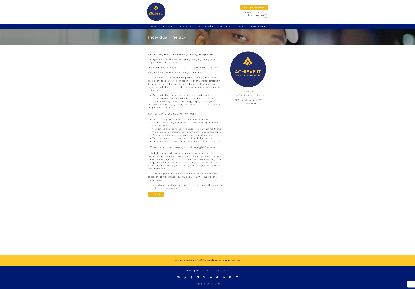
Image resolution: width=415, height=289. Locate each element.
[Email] (178, 277)
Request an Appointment (254, 7)
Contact (156, 195)
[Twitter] (217, 277)
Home (153, 26)
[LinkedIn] (210, 277)
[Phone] (184, 277)
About (166, 26)
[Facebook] (191, 277)
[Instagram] (204, 277)
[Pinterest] (230, 277)
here (238, 260)
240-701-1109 (263, 18)
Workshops (226, 26)
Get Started (204, 26)
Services (184, 26)
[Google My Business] (236, 277)
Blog (241, 26)
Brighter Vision (213, 284)
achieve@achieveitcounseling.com (248, 95)
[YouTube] (223, 277)
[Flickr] (197, 277)
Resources (257, 26)
